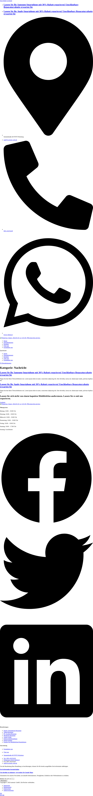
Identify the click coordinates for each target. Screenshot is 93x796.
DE (1, 793)
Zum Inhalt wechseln (6, 1)
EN (1, 795)
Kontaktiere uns (8, 347)
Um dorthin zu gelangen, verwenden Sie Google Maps (16, 772)
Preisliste (6, 344)
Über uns (6, 346)
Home (5, 341)
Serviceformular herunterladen (9, 769)
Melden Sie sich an (5, 779)
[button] (46, 350)
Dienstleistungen (8, 342)
